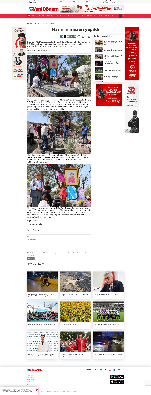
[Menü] (123, 16)
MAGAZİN (81, 16)
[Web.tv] (123, 370)
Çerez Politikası (31, 377)
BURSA (34, 16)
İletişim (29, 385)
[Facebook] (101, 370)
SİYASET (66, 16)
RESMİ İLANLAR (110, 16)
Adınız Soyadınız (34, 230)
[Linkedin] (114, 370)
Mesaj (29, 237)
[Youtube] (119, 370)
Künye (28, 381)
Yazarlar (34, 2)
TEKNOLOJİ (91, 16)
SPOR (74, 16)
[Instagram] (110, 370)
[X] (105, 370)
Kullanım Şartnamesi (32, 383)
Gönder (30, 258)
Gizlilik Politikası (31, 375)
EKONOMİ (58, 16)
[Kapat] (37, 389)
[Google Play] (113, 377)
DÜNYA (49, 16)
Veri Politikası (30, 379)
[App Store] (113, 382)
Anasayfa (30, 2)
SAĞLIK (99, 16)
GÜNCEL (42, 16)
